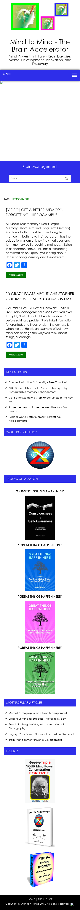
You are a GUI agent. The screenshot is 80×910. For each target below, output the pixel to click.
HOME (31, 899)
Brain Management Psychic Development (35, 739)
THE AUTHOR (45, 899)
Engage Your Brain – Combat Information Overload (41, 734)
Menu (7, 74)
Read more (16, 274)
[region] (40, 121)
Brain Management (40, 166)
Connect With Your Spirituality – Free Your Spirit (38, 382)
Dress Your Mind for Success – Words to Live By (37, 718)
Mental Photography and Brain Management (38, 712)
